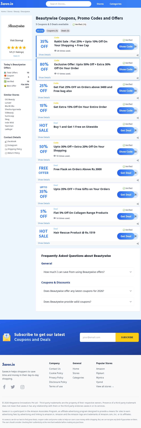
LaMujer (9, 129)
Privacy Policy (56, 377)
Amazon (100, 368)
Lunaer (8, 102)
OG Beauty (10, 99)
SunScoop (9, 116)
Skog (7, 119)
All (40, 30)
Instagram (12, 145)
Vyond (99, 381)
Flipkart (100, 373)
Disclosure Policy (58, 381)
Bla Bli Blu (9, 106)
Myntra (100, 377)
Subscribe (127, 337)
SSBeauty (9, 112)
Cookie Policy (56, 373)
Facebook (12, 141)
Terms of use (56, 386)
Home (3, 11)
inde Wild (9, 122)
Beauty (16, 11)
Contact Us (55, 368)
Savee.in (8, 364)
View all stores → (105, 386)
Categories (115, 3)
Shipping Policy (15, 149)
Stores (100, 3)
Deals (65, 30)
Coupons (52, 30)
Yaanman (9, 126)
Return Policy (14, 153)
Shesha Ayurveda (13, 109)
